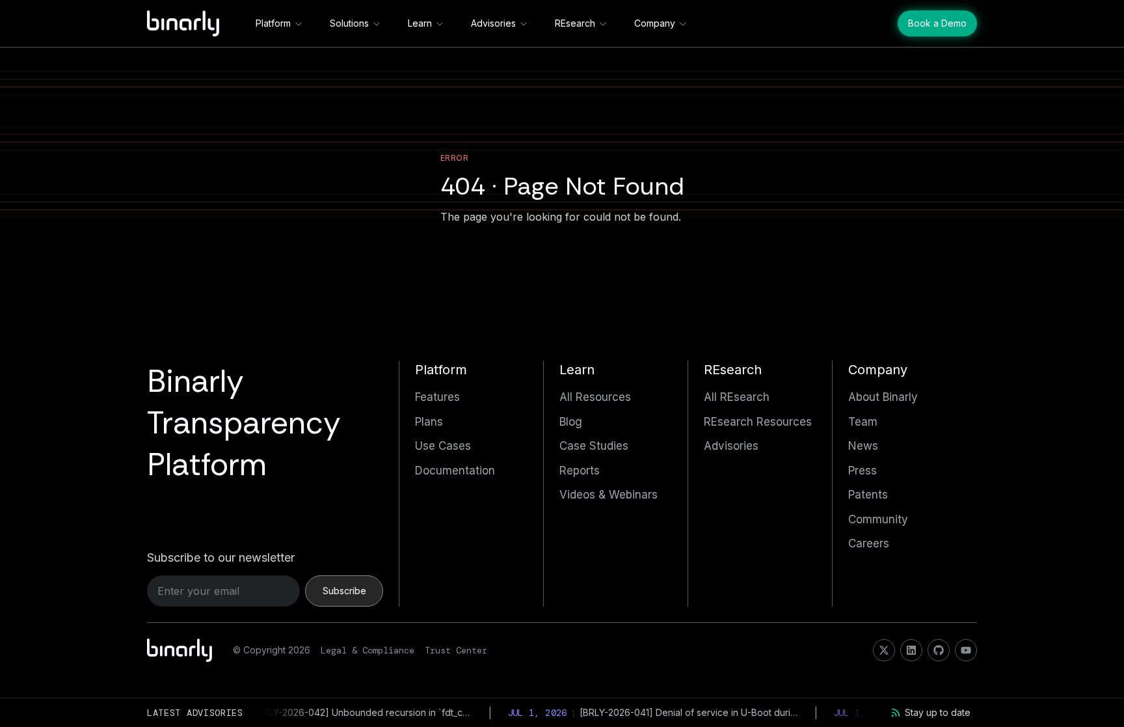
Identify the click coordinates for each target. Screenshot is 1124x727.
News (863, 445)
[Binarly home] (183, 23)
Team (862, 421)
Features (437, 397)
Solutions (349, 23)
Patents (868, 494)
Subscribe (344, 590)
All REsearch (736, 397)
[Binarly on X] (884, 650)
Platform (273, 23)
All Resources (595, 397)
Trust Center (456, 650)
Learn (420, 23)
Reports (579, 470)
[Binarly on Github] (939, 650)
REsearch (575, 23)
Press (862, 470)
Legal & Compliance (367, 650)
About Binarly (883, 397)
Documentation (455, 470)
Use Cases (443, 445)
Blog (570, 421)
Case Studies (593, 445)
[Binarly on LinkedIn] (911, 650)
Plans (429, 421)
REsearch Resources (758, 421)
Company (654, 23)
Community (878, 519)
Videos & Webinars (608, 494)
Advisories (493, 23)
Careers (868, 543)
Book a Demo (937, 23)
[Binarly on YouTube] (966, 650)
